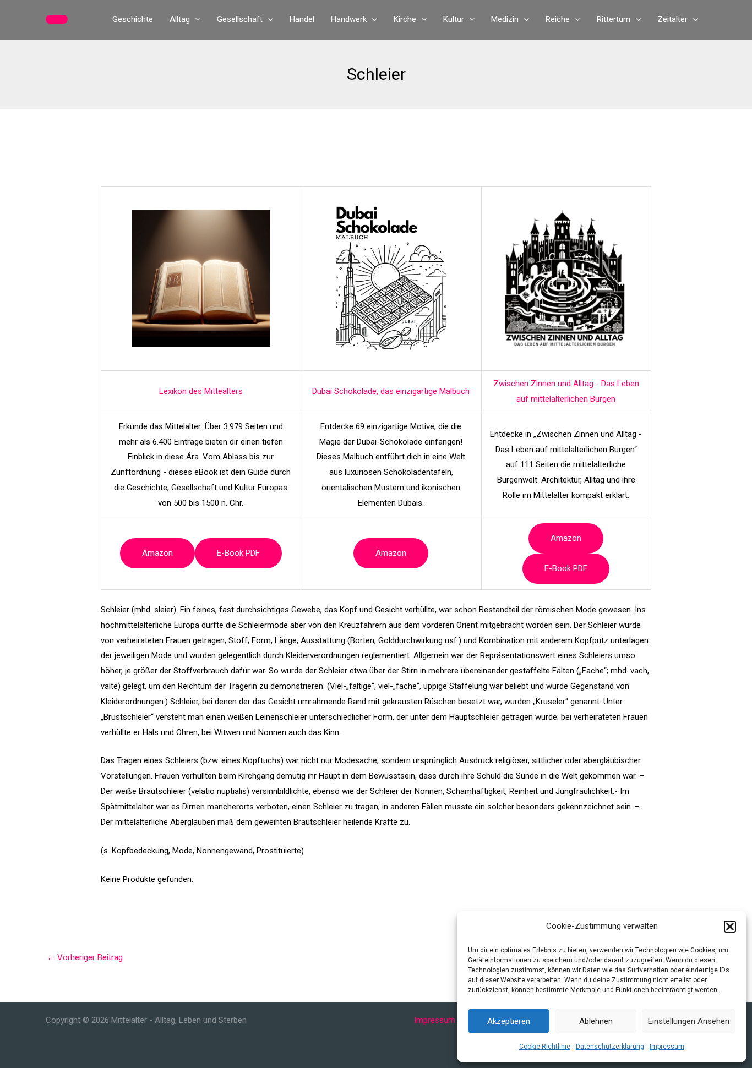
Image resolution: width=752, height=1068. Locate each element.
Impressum (667, 1046)
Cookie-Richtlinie (544, 1046)
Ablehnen (596, 1021)
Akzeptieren (508, 1021)
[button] (729, 926)
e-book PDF (238, 553)
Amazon (157, 553)
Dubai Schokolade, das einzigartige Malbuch (391, 391)
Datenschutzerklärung (610, 1046)
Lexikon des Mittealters (201, 391)
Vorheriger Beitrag (85, 957)
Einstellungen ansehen (688, 1021)
